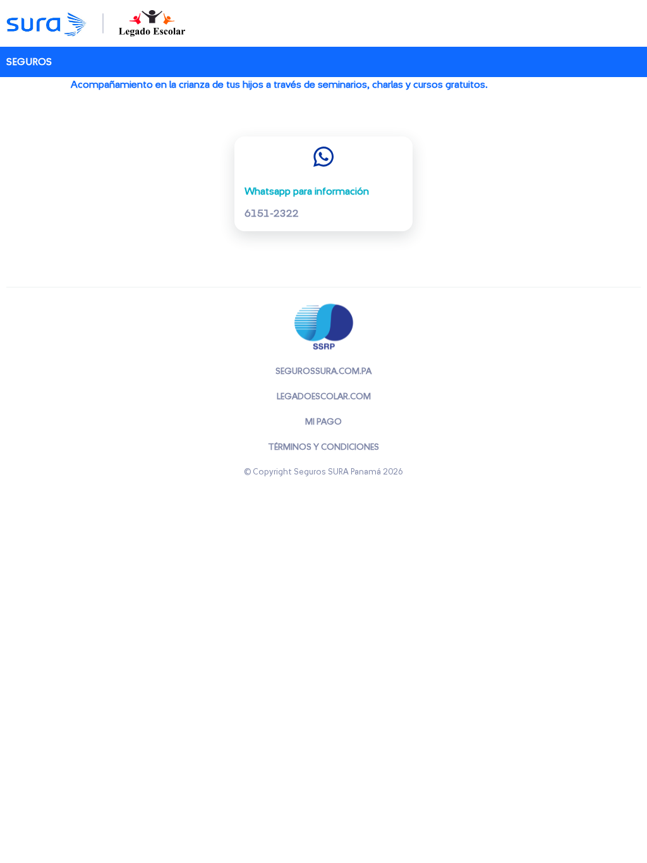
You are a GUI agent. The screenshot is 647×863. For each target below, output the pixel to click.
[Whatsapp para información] (323, 157)
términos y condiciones (323, 447)
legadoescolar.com (324, 396)
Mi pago (323, 422)
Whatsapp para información (307, 191)
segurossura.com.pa (323, 371)
